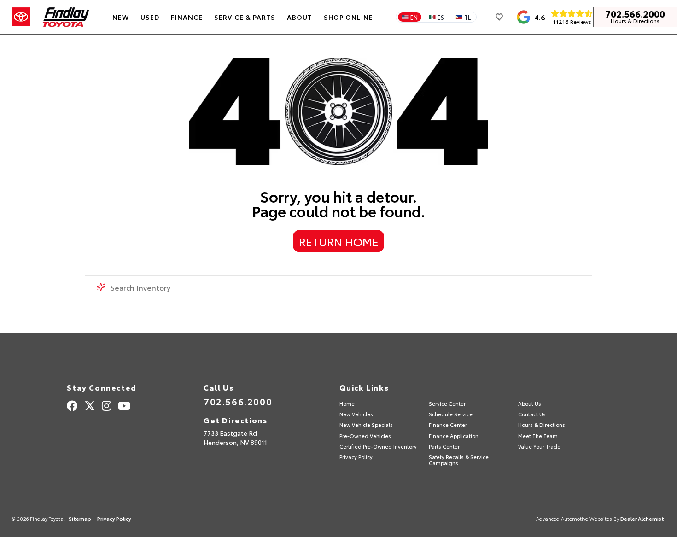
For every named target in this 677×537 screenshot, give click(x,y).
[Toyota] (21, 17)
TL (467, 17)
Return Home (339, 241)
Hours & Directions (635, 20)
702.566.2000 (635, 13)
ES (441, 17)
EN (414, 17)
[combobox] (339, 286)
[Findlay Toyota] (66, 17)
